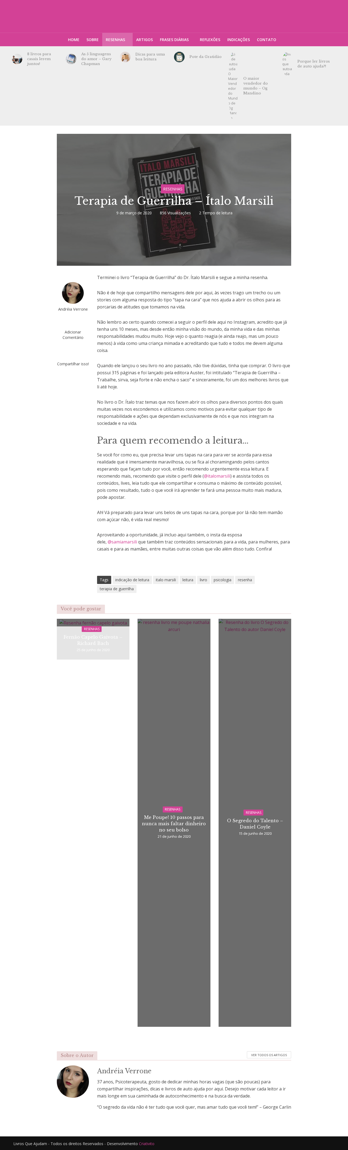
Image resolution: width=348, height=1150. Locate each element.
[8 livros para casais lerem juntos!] (17, 59)
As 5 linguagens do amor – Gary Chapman (96, 59)
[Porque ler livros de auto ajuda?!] (287, 64)
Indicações (238, 39)
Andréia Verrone (73, 309)
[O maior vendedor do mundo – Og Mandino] (233, 86)
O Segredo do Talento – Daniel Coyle (255, 824)
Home (73, 39)
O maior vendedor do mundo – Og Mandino (255, 85)
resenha (245, 579)
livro (203, 579)
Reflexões (210, 39)
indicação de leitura (132, 579)
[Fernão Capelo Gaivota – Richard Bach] (93, 622)
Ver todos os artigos (269, 1055)
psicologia (222, 579)
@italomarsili (217, 476)
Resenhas (115, 39)
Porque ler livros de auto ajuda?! (313, 64)
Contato (266, 39)
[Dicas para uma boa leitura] (125, 57)
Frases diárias (174, 39)
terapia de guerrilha (117, 588)
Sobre (92, 39)
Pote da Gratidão (205, 56)
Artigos (144, 39)
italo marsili (166, 579)
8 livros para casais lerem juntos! (39, 59)
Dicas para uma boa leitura (150, 56)
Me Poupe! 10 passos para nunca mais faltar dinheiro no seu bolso (174, 824)
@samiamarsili (122, 542)
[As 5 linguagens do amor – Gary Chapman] (71, 59)
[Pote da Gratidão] (179, 57)
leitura (187, 579)
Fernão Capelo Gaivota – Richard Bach (93, 640)
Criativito (146, 1143)
